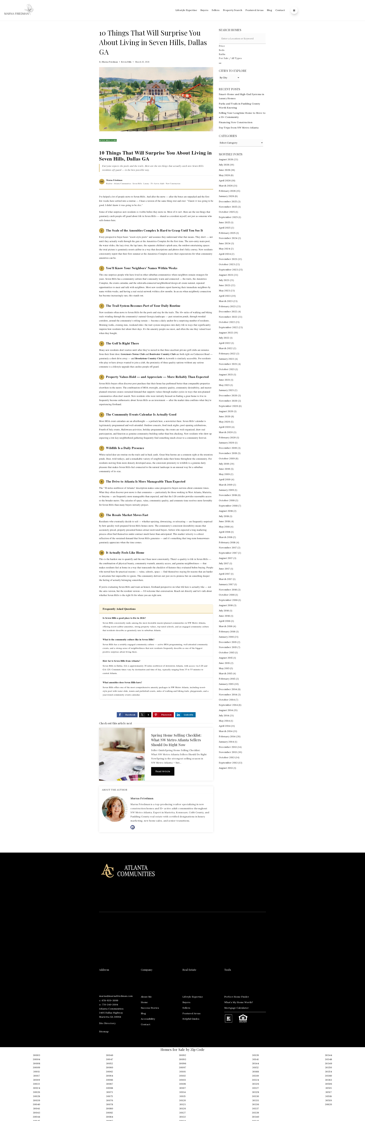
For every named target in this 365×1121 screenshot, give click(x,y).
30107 (182, 1088)
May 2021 (224, 385)
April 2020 (225, 427)
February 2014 (227, 736)
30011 (36, 1071)
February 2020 (227, 437)
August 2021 (226, 374)
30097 (182, 1067)
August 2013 (226, 767)
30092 (182, 1055)
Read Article (162, 771)
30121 (182, 1104)
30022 (36, 1083)
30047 (109, 1059)
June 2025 (224, 222)
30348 (328, 1059)
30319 (255, 1075)
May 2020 (224, 421)
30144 (255, 1063)
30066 (109, 1079)
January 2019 (226, 490)
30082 (109, 1112)
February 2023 (227, 306)
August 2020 (226, 411)
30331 (255, 1100)
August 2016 (226, 605)
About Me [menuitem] (146, 996)
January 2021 (226, 390)
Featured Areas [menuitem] (254, 10)
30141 (255, 1059)
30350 (328, 1067)
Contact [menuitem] (280, 10)
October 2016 (227, 594)
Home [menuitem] (144, 1002)
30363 (328, 1079)
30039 (36, 1100)
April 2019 (224, 479)
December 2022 (228, 311)
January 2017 (226, 584)
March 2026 (226, 185)
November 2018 (228, 495)
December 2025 (228, 201)
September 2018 (228, 505)
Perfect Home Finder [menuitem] (236, 996)
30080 (109, 1108)
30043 (36, 1112)
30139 (255, 1055)
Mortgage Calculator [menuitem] (236, 1007)
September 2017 (228, 552)
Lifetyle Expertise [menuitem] (192, 996)
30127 (182, 1112)
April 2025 (224, 227)
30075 (109, 1096)
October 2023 (227, 264)
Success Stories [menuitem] (150, 1007)
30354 (328, 1071)
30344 (328, 1055)
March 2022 (226, 348)
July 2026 (224, 164)
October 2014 (227, 699)
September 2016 (228, 600)
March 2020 (226, 432)
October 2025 (227, 211)
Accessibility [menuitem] (148, 1018)
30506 (328, 1083)
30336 (255, 1104)
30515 (328, 1088)
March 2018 (225, 537)
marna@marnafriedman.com (116, 996)
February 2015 (227, 678)
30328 (255, 1092)
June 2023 (224, 285)
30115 (182, 1096)
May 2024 (224, 248)
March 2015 (225, 673)
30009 (36, 1067)
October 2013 (227, 757)
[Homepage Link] (19, 10)
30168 (255, 1071)
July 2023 (224, 280)
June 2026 (224, 169)
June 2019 (224, 468)
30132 (182, 1116)
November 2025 (228, 206)
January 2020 (226, 442)
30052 (109, 1063)
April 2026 (225, 180)
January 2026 (226, 196)
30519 (328, 1100)
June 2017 (224, 568)
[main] (182, 437)
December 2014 (228, 689)
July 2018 (224, 516)
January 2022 (226, 358)
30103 (182, 1079)
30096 (182, 1063)
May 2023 (224, 290)
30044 (36, 1116)
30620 (328, 1104)
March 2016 (225, 626)
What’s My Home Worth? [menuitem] (238, 1002)
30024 (36, 1088)
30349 (328, 1063)
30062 (109, 1071)
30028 (36, 1096)
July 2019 (224, 463)
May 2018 (224, 526)
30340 (255, 1116)
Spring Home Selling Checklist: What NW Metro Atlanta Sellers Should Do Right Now (176, 740)
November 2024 (228, 238)
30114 (182, 1092)
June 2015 (224, 663)
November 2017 (228, 547)
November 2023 (228, 259)
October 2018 (227, 500)
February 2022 (227, 353)
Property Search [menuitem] (232, 10)
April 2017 (224, 573)
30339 (255, 1112)
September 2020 (228, 406)
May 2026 (224, 175)
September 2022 (228, 327)
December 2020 (228, 395)
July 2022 (224, 337)
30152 (255, 1067)
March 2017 (225, 579)
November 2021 (228, 364)
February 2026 (227, 190)
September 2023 (228, 269)
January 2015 (226, 684)
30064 (109, 1075)
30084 (109, 1116)
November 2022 (228, 316)
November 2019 (228, 453)
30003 (36, 1055)
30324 (255, 1079)
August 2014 (226, 710)
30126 (182, 1108)
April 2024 (225, 253)
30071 (109, 1092)
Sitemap (104, 1031)
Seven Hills (126, 62)
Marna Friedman (110, 62)
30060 (109, 1067)
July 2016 (224, 610)
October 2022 (227, 322)
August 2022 (226, 332)
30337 (255, 1108)
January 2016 (226, 636)
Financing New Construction (235, 122)
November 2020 (228, 400)
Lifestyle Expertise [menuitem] (186, 10)
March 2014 (225, 731)
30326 (255, 1083)
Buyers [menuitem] (204, 10)
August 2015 (226, 657)
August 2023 (226, 274)
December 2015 (228, 642)
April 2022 (225, 343)
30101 (182, 1071)
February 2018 (227, 542)
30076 (109, 1100)
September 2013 (228, 762)
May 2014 (224, 720)
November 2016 (228, 589)
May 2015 (224, 668)
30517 (328, 1092)
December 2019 (228, 447)
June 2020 (224, 416)
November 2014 (228, 694)
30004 (36, 1059)
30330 (255, 1096)
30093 (182, 1059)
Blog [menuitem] (269, 10)
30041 (36, 1108)
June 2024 (224, 243)
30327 (255, 1088)
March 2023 (226, 301)
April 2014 (224, 725)
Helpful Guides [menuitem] (190, 1018)
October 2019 (227, 458)
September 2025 (228, 217)
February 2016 (227, 631)
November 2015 (228, 647)
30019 (36, 1079)
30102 (182, 1075)
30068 (109, 1088)
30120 (182, 1100)
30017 (36, 1075)
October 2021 (227, 369)
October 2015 (226, 652)
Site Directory (107, 1023)
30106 (182, 1083)
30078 (109, 1104)
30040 (36, 1104)
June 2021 (224, 379)
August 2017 (226, 558)
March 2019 (225, 484)
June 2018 (224, 521)
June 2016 (224, 615)
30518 (328, 1096)
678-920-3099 (110, 1000)
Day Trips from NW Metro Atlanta (239, 127)
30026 (36, 1092)
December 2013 (228, 747)
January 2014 (226, 741)
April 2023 (225, 295)
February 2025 (227, 232)
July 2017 (224, 563)
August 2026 (226, 159)
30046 (109, 1055)
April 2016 (224, 621)
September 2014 (228, 704)
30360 (328, 1075)
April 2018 (224, 531)
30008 (36, 1063)
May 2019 (224, 474)
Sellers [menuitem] (216, 10)
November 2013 (228, 752)
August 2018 (226, 510)
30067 (109, 1083)
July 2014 (224, 715)
